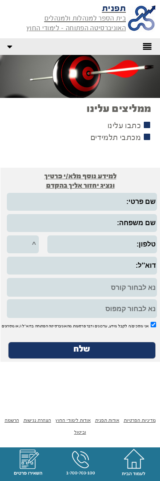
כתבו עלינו (124, 126)
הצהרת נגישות (37, 420)
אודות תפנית (107, 420)
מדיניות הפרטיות (140, 420)
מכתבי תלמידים (115, 138)
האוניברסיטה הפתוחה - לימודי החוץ (76, 28)
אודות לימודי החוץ (73, 420)
